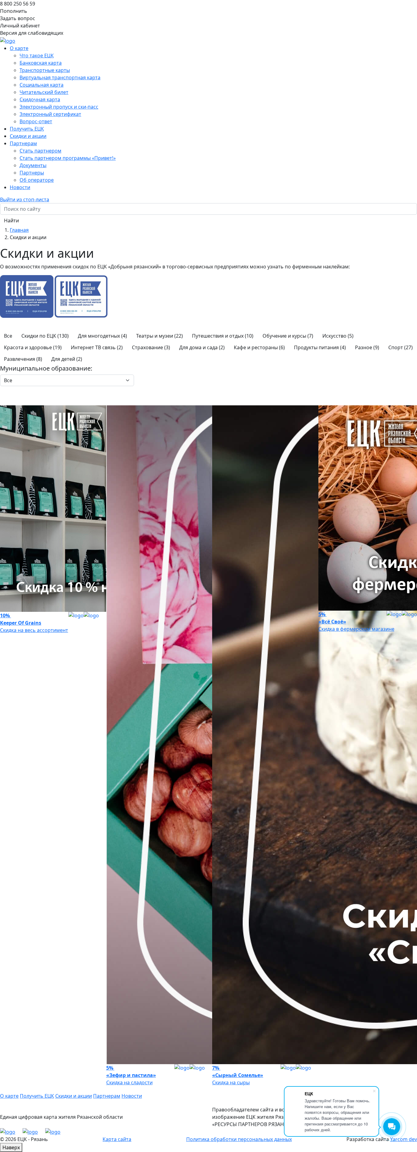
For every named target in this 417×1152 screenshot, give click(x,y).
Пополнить (13, 11)
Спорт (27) (400, 347)
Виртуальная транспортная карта (60, 77)
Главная (19, 230)
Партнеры (32, 172)
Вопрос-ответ (36, 121)
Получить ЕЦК (27, 128)
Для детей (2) (66, 359)
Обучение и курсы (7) (288, 335)
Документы (33, 165)
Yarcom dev (403, 1139)
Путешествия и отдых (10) (222, 335)
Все (8, 335)
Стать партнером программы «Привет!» (68, 158)
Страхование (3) (151, 347)
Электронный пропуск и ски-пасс (59, 106)
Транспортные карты (45, 70)
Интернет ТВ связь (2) (97, 347)
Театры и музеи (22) (159, 335)
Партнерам (106, 1096)
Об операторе (37, 180)
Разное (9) (367, 347)
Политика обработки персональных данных (239, 1139)
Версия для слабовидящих (31, 33)
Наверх (11, 1147)
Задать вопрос (17, 18)
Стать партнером (40, 150)
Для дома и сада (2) (202, 347)
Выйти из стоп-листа (24, 199)
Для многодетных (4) (102, 335)
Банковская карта (41, 62)
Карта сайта (117, 1139)
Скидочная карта (40, 99)
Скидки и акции (28, 136)
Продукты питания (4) (320, 347)
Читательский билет (44, 92)
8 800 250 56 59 (17, 3)
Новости (20, 187)
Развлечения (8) (23, 359)
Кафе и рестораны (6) (259, 347)
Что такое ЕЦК (37, 55)
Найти (11, 220)
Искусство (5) (338, 335)
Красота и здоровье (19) (33, 347)
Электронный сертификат (50, 114)
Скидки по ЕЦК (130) (45, 335)
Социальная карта (41, 84)
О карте (9, 1096)
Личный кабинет (20, 25)
